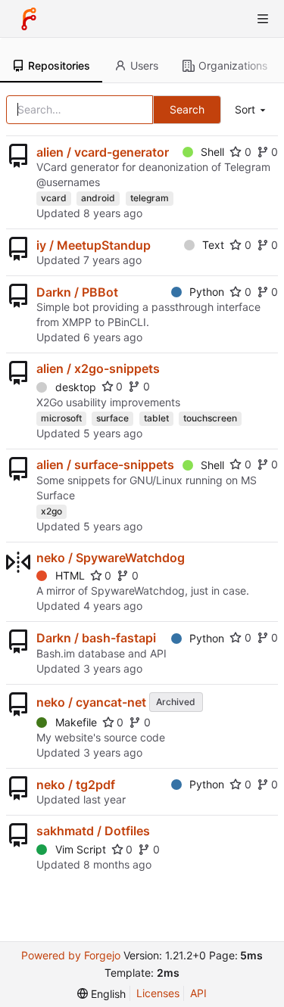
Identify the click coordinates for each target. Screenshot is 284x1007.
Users (144, 65)
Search (187, 109)
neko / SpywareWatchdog (110, 557)
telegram (149, 198)
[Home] (29, 19)
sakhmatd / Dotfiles (93, 830)
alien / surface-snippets (105, 464)
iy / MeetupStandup (93, 245)
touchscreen (210, 418)
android (98, 198)
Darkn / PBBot (77, 292)
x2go (51, 511)
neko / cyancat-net (91, 702)
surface (112, 418)
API (198, 993)
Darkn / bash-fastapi (96, 637)
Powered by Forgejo (70, 955)
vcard (54, 198)
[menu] (251, 110)
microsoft (61, 418)
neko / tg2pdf (75, 784)
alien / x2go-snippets (98, 368)
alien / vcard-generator (102, 152)
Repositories (59, 65)
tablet (156, 418)
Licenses (157, 993)
